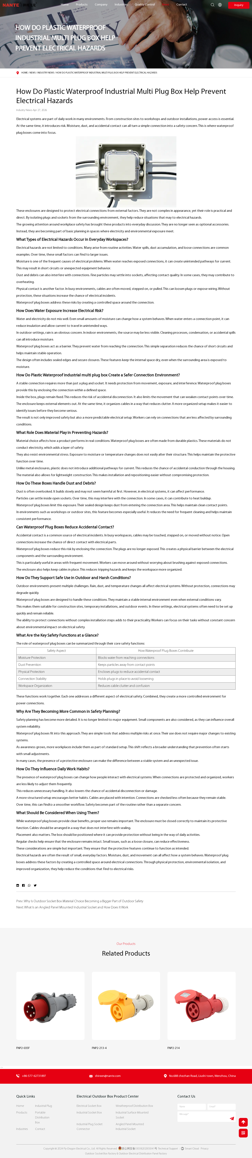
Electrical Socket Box (89, 1106)
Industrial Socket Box (89, 1112)
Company (101, 4)
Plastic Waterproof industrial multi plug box (69, 375)
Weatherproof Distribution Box (134, 1106)
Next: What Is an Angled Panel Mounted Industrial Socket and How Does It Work (72, 907)
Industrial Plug (43, 1106)
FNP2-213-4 (24, 1048)
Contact (181, 4)
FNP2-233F (175, 1048)
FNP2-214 (99, 1048)
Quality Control (145, 4)
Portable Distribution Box (42, 1117)
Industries (121, 4)
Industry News (46, 73)
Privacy (204, 1148)
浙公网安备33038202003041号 (139, 1148)
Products (81, 4)
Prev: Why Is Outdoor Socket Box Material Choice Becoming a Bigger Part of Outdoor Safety (79, 901)
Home (65, 4)
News (165, 4)
